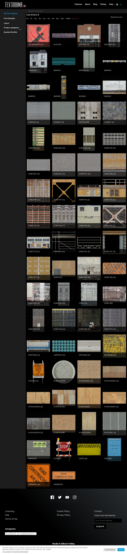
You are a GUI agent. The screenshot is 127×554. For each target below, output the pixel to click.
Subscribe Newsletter (105, 515)
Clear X (76, 18)
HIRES (68, 19)
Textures (78, 4)
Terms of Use (11, 519)
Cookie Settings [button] (110, 549)
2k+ (35, 19)
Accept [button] (121, 549)
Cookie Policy (63, 511)
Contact (98, 511)
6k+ (53, 19)
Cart (121, 4)
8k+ (57, 19)
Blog (95, 4)
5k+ (49, 19)
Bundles (7, 32)
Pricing (103, 4)
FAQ (7, 515)
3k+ (40, 19)
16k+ (62, 19)
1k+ (31, 19)
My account (117, 4)
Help (111, 4)
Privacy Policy (63, 515)
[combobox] (21, 533)
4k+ (44, 19)
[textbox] (20, 533)
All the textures (11, 13)
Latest (6, 23)
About (87, 4)
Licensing (9, 511)
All (27, 19)
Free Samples (9, 18)
